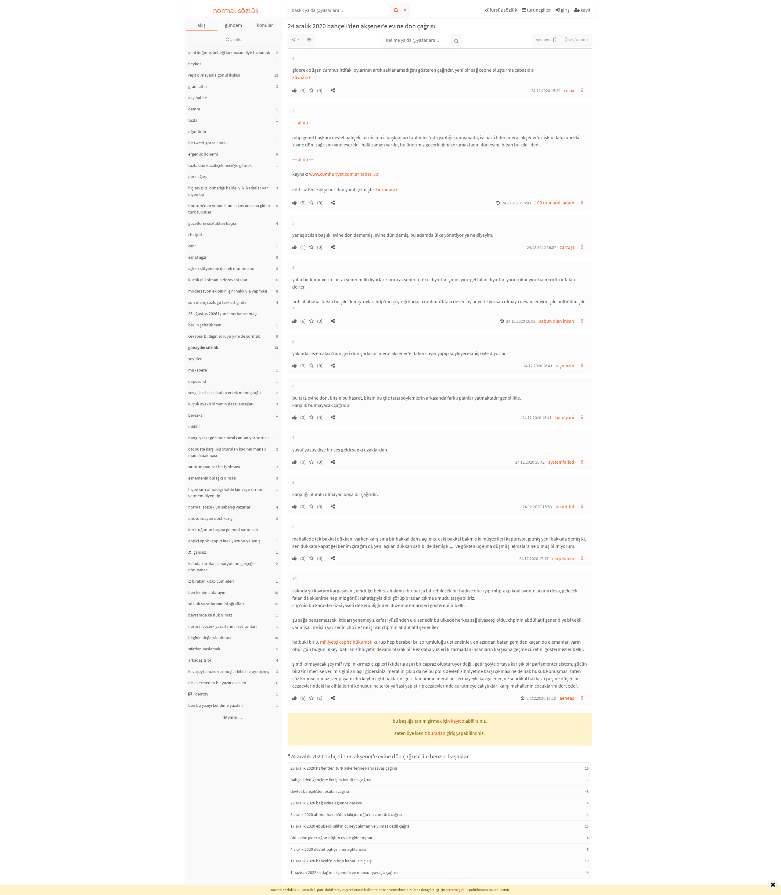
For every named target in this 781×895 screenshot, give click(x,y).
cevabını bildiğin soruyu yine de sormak (224, 336)
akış (201, 25)
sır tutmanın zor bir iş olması (214, 466)
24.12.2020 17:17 (534, 558)
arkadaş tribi (199, 660)
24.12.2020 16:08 (520, 321)
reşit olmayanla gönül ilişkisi (214, 75)
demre (194, 109)
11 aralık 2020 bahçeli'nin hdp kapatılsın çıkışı (331, 861)
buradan (385, 189)
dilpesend (197, 381)
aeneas (567, 698)
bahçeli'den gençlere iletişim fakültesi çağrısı (330, 779)
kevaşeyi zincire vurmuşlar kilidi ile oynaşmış (228, 671)
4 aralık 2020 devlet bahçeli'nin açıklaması (328, 849)
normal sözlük (236, 10)
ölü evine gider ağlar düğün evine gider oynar (331, 837)
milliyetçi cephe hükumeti (346, 642)
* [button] (293, 309)
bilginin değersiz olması (209, 637)
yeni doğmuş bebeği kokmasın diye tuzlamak (229, 52)
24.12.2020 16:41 (537, 365)
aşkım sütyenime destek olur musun (221, 268)
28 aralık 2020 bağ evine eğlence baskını (326, 803)
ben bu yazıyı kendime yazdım (215, 705)
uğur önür (197, 131)
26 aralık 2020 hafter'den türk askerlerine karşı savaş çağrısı (343, 768)
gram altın (197, 86)
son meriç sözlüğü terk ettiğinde (217, 302)
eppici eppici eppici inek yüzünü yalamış (224, 541)
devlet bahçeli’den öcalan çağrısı (319, 791)
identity (200, 694)
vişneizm (565, 365)
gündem (233, 25)
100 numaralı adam (554, 202)
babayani (564, 417)
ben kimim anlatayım (207, 592)
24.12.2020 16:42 (530, 462)
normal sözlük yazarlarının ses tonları (222, 626)
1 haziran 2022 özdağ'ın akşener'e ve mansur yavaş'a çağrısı (344, 872)
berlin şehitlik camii (205, 325)
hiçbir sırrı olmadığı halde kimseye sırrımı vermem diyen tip (225, 492)
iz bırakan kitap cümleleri (211, 581)
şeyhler (195, 358)
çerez (450, 889)
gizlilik (463, 889)
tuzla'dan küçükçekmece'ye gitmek (220, 165)
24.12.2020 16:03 (516, 203)
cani (192, 246)
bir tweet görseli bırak (208, 143)
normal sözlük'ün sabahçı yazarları (219, 507)
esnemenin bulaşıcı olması (212, 478)
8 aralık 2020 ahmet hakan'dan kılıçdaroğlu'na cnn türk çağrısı (346, 814)
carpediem (563, 558)
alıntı (303, 123)
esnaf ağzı (197, 257)
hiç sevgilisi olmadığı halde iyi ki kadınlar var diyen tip (228, 191)
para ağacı (197, 176)
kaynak (299, 77)
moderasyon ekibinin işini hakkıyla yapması (227, 291)
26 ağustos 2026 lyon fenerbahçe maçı (222, 313)
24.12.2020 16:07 (541, 247)
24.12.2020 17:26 (541, 698)
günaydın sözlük (203, 347)
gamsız (199, 552)
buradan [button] (436, 733)
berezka (195, 415)
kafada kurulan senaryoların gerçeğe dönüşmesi (221, 567)
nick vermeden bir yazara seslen (217, 682)
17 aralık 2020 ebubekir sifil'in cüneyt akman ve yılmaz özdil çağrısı (350, 826)
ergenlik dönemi (203, 154)
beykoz (194, 63)
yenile (235, 39)
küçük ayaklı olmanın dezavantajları (221, 404)
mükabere (197, 370)
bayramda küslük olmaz (210, 615)
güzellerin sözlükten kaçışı (212, 223)
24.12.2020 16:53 (537, 506)
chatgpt (195, 234)
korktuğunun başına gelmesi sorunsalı (223, 529)
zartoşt (567, 247)
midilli (194, 426)
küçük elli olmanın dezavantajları (218, 279)
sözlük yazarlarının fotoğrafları (216, 603)
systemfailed (561, 462)
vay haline (197, 97)
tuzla (192, 120)
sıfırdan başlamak (204, 649)
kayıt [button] (456, 721)
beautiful (565, 506)
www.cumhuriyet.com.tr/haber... (342, 174)
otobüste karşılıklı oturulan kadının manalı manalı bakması (227, 452)
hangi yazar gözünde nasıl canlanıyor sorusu (228, 437)
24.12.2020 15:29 (545, 90)
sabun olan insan (556, 321)
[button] (501, 11)
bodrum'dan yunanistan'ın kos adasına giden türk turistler (229, 209)
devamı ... (232, 717)
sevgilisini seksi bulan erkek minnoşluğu (224, 392)
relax (569, 90)
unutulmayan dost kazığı (210, 518)
